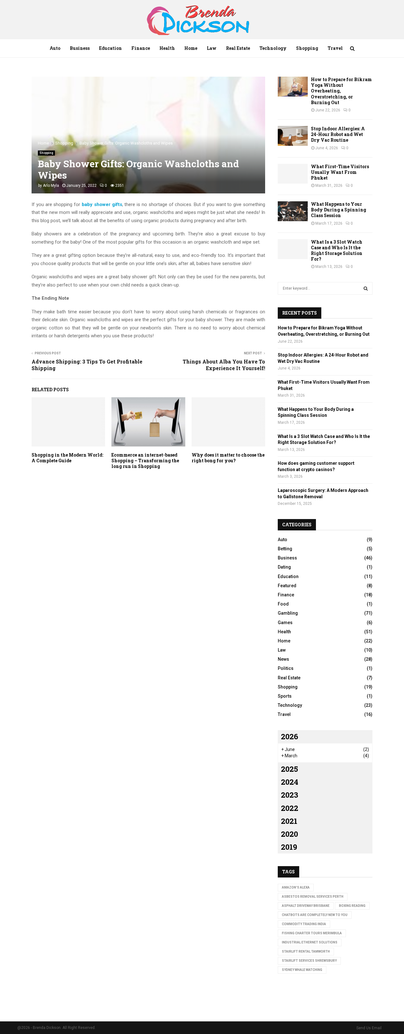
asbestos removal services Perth (312, 896)
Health (167, 48)
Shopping (307, 48)
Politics (286, 668)
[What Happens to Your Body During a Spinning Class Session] (293, 211)
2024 (289, 782)
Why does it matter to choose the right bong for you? (228, 458)
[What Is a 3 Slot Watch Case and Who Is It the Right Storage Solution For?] (293, 249)
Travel (335, 48)
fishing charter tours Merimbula (312, 933)
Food (283, 603)
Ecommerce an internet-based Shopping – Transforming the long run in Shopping (145, 460)
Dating (284, 567)
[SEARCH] (365, 288)
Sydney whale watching (302, 970)
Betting (285, 548)
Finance (140, 48)
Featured (287, 585)
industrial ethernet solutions (309, 942)
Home (190, 48)
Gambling (288, 613)
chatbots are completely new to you (315, 915)
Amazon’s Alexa (296, 887)
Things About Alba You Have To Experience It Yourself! (224, 364)
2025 (289, 769)
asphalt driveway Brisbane (306, 905)
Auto (55, 48)
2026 (289, 736)
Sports (285, 696)
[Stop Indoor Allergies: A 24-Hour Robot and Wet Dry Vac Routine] (293, 136)
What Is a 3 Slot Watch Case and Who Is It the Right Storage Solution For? (336, 250)
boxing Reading (352, 905)
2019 (289, 847)
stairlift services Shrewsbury (309, 960)
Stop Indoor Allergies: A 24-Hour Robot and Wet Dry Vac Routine (338, 134)
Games (285, 622)
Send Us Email (369, 1028)
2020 (289, 834)
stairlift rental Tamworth (306, 951)
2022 (289, 808)
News (283, 659)
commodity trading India (304, 924)
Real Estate (238, 48)
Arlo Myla (51, 185)
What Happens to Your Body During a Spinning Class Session (338, 209)
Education (110, 48)
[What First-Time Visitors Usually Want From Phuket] (293, 174)
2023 (289, 795)
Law (212, 48)
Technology (273, 48)
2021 (289, 821)
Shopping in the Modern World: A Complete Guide (67, 458)
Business (80, 48)
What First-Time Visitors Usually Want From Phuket (340, 172)
